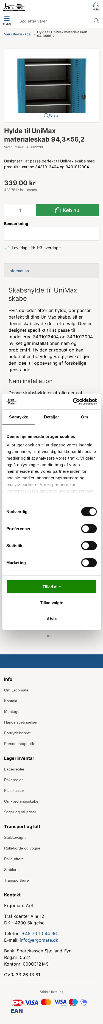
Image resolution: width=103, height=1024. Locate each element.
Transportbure (16, 880)
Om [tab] (84, 416)
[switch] (89, 528)
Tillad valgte (51, 602)
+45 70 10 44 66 (39, 933)
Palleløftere (14, 859)
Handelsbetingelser (21, 722)
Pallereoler (13, 780)
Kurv (96, 9)
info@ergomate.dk (39, 940)
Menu (7, 23)
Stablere (11, 869)
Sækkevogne (15, 837)
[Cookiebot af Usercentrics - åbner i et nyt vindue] (73, 401)
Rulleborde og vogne (22, 848)
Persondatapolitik (19, 743)
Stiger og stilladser (20, 812)
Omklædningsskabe (21, 801)
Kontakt (10, 701)
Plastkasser (14, 790)
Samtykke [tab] (18, 416)
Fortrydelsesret (17, 733)
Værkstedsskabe (17, 34)
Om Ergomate (16, 690)
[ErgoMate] (14, 7)
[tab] (48, 636)
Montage (12, 711)
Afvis (52, 618)
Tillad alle (52, 586)
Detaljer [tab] (51, 416)
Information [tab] (19, 270)
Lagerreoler (14, 769)
